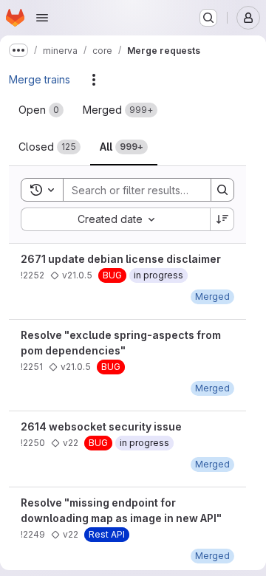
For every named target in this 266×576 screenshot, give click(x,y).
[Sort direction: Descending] (222, 219)
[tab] (41, 110)
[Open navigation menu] (42, 18)
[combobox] (115, 219)
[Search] (222, 190)
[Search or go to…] (208, 18)
